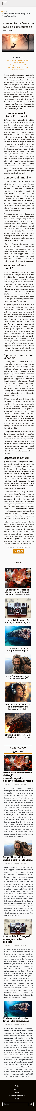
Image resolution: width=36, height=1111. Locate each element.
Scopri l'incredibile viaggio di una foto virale (17, 677)
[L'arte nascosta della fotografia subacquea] (18, 636)
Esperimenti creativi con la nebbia (18, 67)
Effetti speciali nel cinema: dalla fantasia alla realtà (17, 736)
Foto (9, 11)
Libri (17, 1092)
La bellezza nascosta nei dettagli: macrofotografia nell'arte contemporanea (17, 592)
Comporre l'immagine (18, 62)
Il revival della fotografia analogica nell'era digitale (17, 621)
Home (3, 11)
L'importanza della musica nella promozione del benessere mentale (17, 707)
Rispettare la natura (18, 70)
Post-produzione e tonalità (18, 65)
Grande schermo (17, 1095)
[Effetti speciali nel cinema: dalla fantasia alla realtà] (18, 723)
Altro (17, 1099)
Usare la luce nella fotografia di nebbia (18, 60)
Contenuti (19, 57)
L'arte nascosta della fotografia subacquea (17, 649)
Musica (17, 1089)
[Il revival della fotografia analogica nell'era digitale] (18, 608)
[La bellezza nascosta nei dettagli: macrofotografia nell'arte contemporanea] (18, 578)
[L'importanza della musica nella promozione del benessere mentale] (18, 692)
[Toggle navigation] (4, 3)
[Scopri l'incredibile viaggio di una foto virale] (18, 664)
